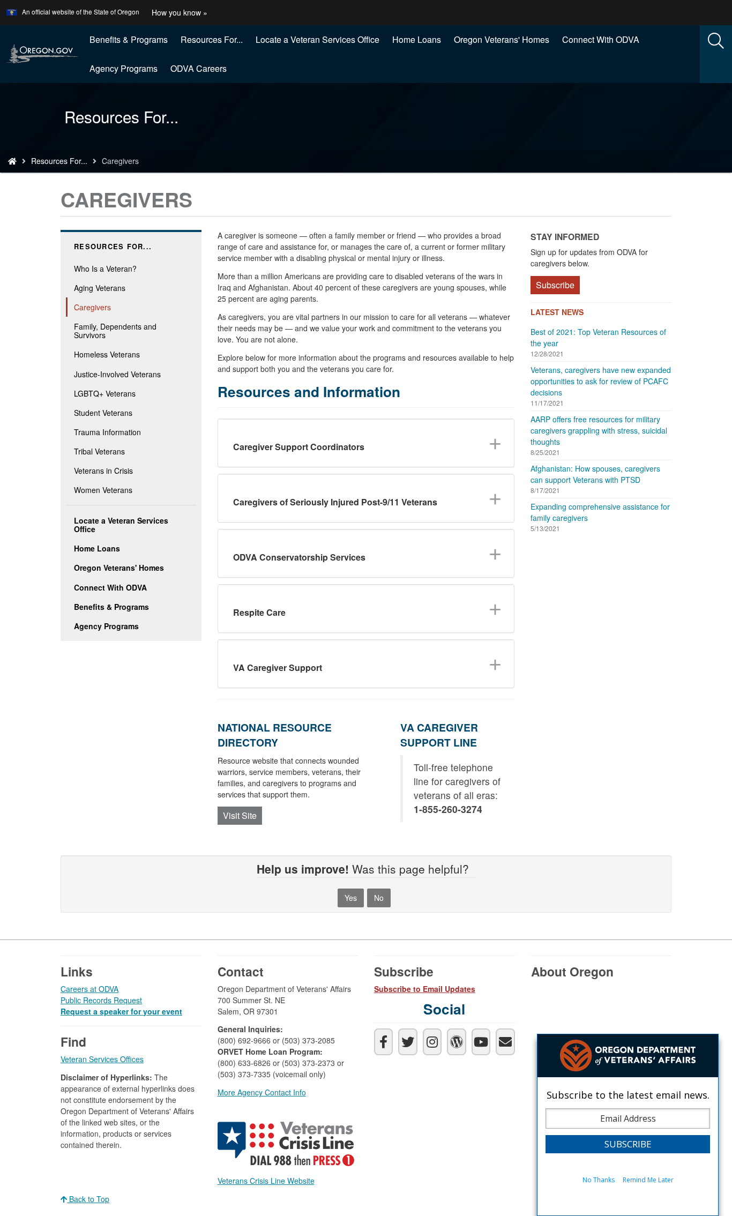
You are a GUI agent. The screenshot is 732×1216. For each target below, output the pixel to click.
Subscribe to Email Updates (424, 988)
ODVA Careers (198, 68)
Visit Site (240, 815)
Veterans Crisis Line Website (266, 1180)
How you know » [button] (179, 12)
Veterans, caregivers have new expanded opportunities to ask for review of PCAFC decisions (601, 381)
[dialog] (628, 1125)
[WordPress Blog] (456, 1041)
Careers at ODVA (89, 988)
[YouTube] (481, 1041)
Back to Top (88, 1198)
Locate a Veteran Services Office (317, 39)
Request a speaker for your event (121, 1011)
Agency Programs (123, 68)
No (379, 897)
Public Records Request (101, 1000)
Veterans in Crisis (103, 470)
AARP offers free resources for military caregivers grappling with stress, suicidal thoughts (599, 430)
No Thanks (598, 1179)
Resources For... (212, 39)
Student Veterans (103, 412)
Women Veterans (103, 489)
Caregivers (92, 307)
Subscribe (555, 285)
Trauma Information (107, 432)
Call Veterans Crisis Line (287, 1146)
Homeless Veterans (107, 354)
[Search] (716, 41)
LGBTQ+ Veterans (105, 393)
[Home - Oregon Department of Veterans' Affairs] (12, 160)
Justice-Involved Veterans (117, 374)
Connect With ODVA (600, 39)
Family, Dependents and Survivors (115, 330)
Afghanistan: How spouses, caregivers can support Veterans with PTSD (595, 474)
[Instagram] (432, 1041)
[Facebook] (383, 1041)
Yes (351, 897)
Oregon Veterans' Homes (501, 39)
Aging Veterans (99, 287)
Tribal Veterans (99, 451)
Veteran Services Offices (102, 1059)
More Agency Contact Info (262, 1092)
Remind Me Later (648, 1179)
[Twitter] (407, 1041)
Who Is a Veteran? (105, 268)
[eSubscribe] (505, 1041)
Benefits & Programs (128, 39)
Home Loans (416, 39)
